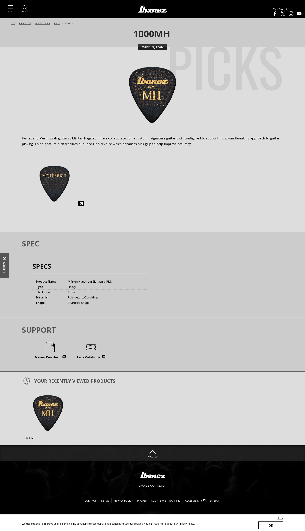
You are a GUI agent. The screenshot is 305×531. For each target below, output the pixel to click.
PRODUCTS (25, 23)
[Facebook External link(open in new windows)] (275, 13)
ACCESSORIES (42, 23)
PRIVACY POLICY (123, 500)
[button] (10, 8)
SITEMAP (215, 500)
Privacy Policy (186, 523)
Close (280, 518)
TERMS (105, 500)
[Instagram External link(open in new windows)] (291, 13)
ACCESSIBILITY (194, 500)
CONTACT (90, 500)
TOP (13, 23)
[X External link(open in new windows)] (283, 13)
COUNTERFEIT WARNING (166, 500)
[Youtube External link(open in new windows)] (299, 13)
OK (270, 525)
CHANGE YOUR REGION (152, 485)
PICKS (57, 23)
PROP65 (142, 500)
